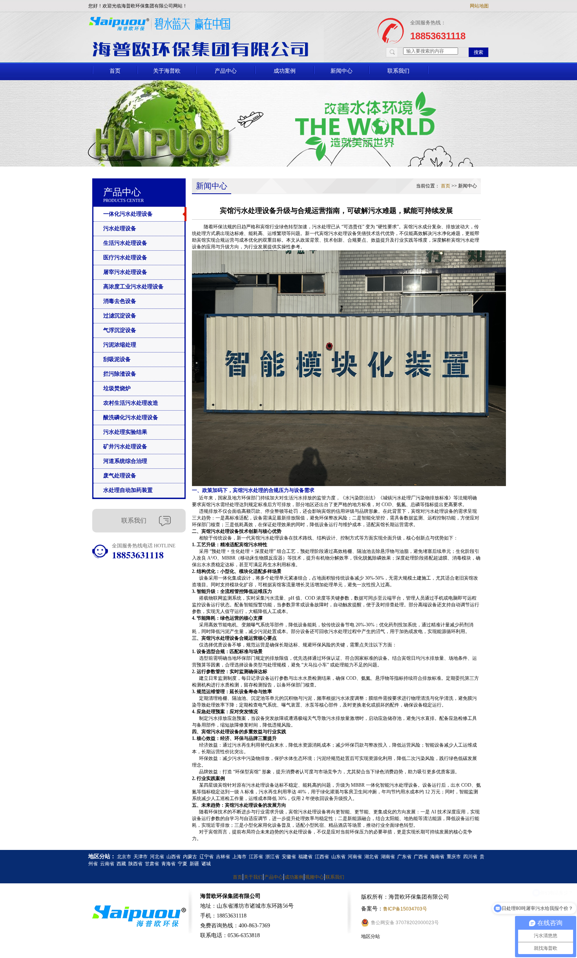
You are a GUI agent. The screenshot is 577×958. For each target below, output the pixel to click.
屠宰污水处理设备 (125, 272)
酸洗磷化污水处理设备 (130, 417)
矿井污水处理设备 (125, 447)
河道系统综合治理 (125, 461)
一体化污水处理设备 (128, 214)
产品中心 (226, 71)
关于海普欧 (167, 71)
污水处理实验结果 (125, 432)
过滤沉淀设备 (119, 316)
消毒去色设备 (119, 301)
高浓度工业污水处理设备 (133, 287)
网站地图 (479, 6)
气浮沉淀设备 (119, 330)
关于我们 (253, 877)
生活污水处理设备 (125, 243)
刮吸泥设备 (117, 359)
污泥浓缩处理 (119, 345)
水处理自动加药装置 (128, 490)
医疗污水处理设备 (125, 258)
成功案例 (285, 71)
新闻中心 (341, 71)
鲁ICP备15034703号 (405, 909)
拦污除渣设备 (119, 374)
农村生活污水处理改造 (130, 403)
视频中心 (314, 877)
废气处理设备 (119, 476)
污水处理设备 (119, 228)
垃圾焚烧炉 (117, 388)
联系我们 (398, 71)
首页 (115, 71)
